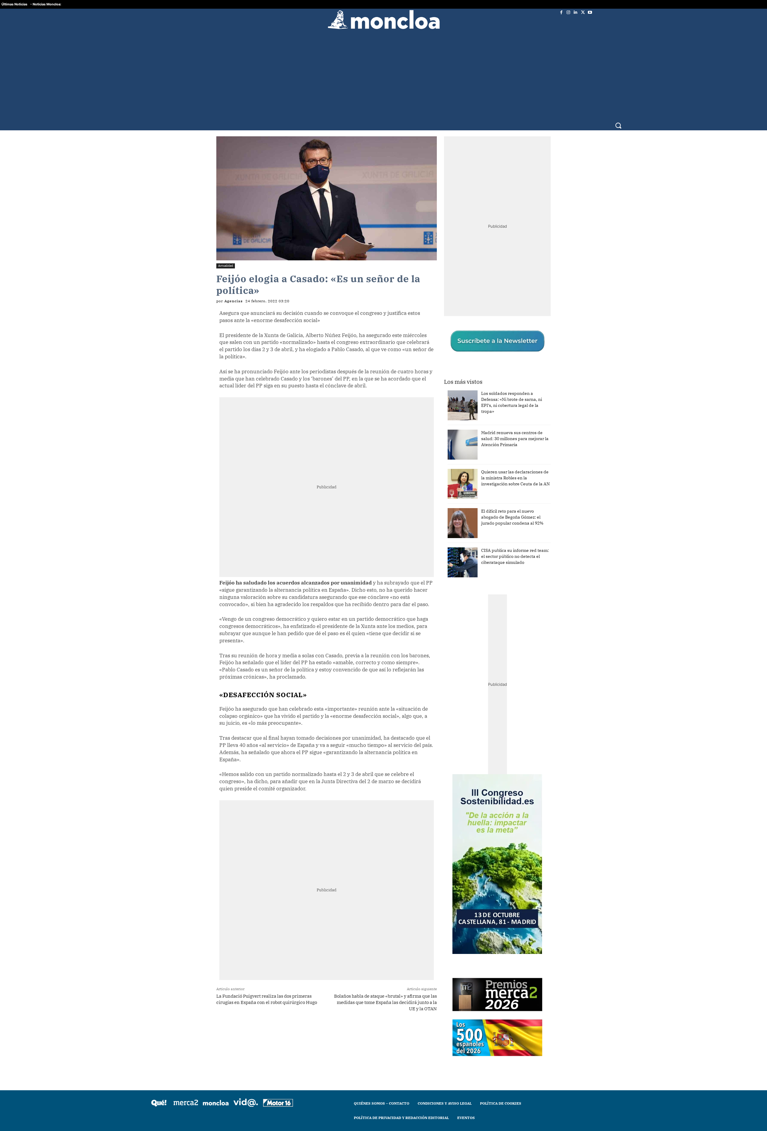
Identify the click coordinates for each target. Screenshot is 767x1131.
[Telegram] (306, 1032)
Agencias (233, 301)
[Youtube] (590, 12)
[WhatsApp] (292, 1032)
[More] (333, 1032)
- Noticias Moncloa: (45, 4)
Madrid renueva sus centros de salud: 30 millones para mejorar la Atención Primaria (515, 438)
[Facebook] (561, 12)
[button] (618, 125)
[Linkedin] (575, 12)
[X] (583, 12)
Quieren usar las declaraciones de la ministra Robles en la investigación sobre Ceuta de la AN (515, 478)
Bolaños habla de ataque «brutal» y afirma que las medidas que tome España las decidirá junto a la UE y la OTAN (385, 1002)
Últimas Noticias (14, 4)
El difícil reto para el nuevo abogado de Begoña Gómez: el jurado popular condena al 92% (512, 517)
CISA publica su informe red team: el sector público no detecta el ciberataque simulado (515, 556)
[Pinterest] (320, 1032)
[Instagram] (568, 12)
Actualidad (225, 266)
